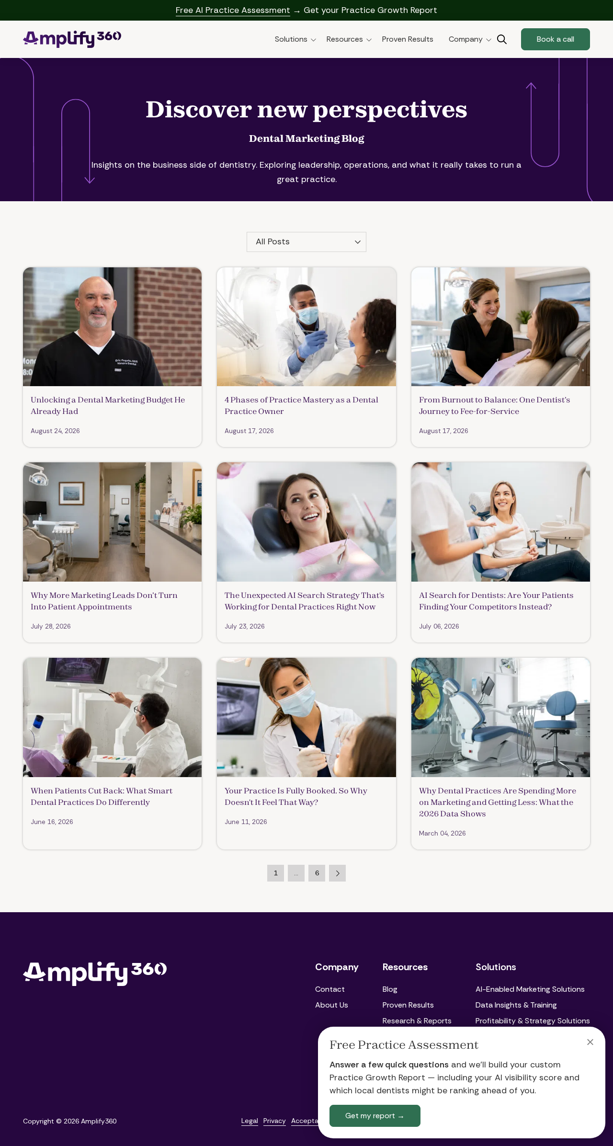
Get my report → (375, 1116)
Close (590, 1042)
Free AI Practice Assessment (233, 10)
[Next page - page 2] (337, 873)
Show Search (502, 39)
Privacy (274, 1120)
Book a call (555, 39)
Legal (249, 1120)
